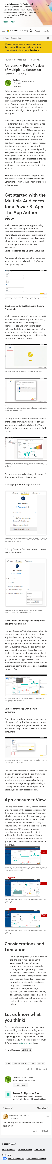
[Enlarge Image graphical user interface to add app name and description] (26, 282)
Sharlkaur (16, 80)
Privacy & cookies (25, 1150)
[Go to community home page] (17, 31)
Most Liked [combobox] (43, 1108)
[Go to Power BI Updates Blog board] (8, 1094)
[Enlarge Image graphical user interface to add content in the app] (26, 356)
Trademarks (6, 1155)
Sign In (46, 31)
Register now (9, 21)
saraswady (13, 1115)
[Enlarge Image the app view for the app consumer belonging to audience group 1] (26, 887)
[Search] (31, 30)
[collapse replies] (26, 1113)
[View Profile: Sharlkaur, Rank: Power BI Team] (8, 83)
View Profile (20, 1085)
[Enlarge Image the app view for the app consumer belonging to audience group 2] (26, 918)
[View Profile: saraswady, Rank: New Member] (5, 1116)
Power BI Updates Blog (13, 38)
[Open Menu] (48, 38)
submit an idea (26, 1042)
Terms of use (40, 1150)
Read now (34, 50)
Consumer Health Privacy (37, 1158)
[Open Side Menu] (4, 31)
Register (38, 31)
